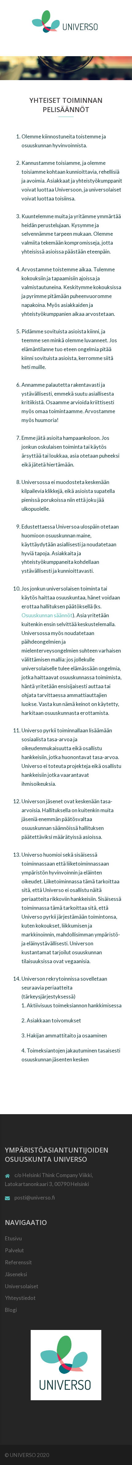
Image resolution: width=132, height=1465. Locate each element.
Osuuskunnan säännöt (46, 615)
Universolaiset (21, 1286)
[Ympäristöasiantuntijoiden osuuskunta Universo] (65, 20)
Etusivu (13, 1238)
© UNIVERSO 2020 (27, 1455)
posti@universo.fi (34, 1197)
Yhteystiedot (20, 1298)
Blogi (11, 1310)
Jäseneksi (16, 1274)
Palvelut (14, 1250)
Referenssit (18, 1262)
